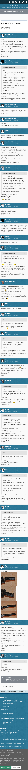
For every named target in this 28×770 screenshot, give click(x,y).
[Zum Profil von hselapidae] (2, 61)
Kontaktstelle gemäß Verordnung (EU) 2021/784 (14, 739)
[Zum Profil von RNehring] (2, 247)
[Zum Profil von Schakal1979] (2, 35)
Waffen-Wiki (6, 706)
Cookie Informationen (8, 703)
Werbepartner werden (8, 713)
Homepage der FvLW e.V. (9, 720)
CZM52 (7, 167)
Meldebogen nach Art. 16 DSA (10, 738)
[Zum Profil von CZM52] (2, 168)
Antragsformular (7, 723)
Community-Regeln (4, 755)
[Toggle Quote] (3, 67)
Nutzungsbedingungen (5, 754)
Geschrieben (11, 36)
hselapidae (8, 61)
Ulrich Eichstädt (10, 281)
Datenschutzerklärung (17, 754)
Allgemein (11, 28)
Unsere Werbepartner (8, 712)
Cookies (7, 757)
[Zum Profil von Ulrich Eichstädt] (2, 282)
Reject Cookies (16, 767)
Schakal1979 (7, 27)
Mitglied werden (7, 722)
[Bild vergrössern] (2, 199)
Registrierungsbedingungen (10, 700)
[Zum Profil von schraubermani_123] (2, 105)
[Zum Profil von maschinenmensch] (2, 119)
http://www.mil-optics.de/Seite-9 (9, 125)
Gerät (19, 308)
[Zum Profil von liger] (2, 333)
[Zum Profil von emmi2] (2, 237)
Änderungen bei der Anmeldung (12, 11)
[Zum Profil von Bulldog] (2, 205)
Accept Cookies (6, 767)
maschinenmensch (11, 118)
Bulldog (7, 204)
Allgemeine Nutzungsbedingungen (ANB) (13, 701)
